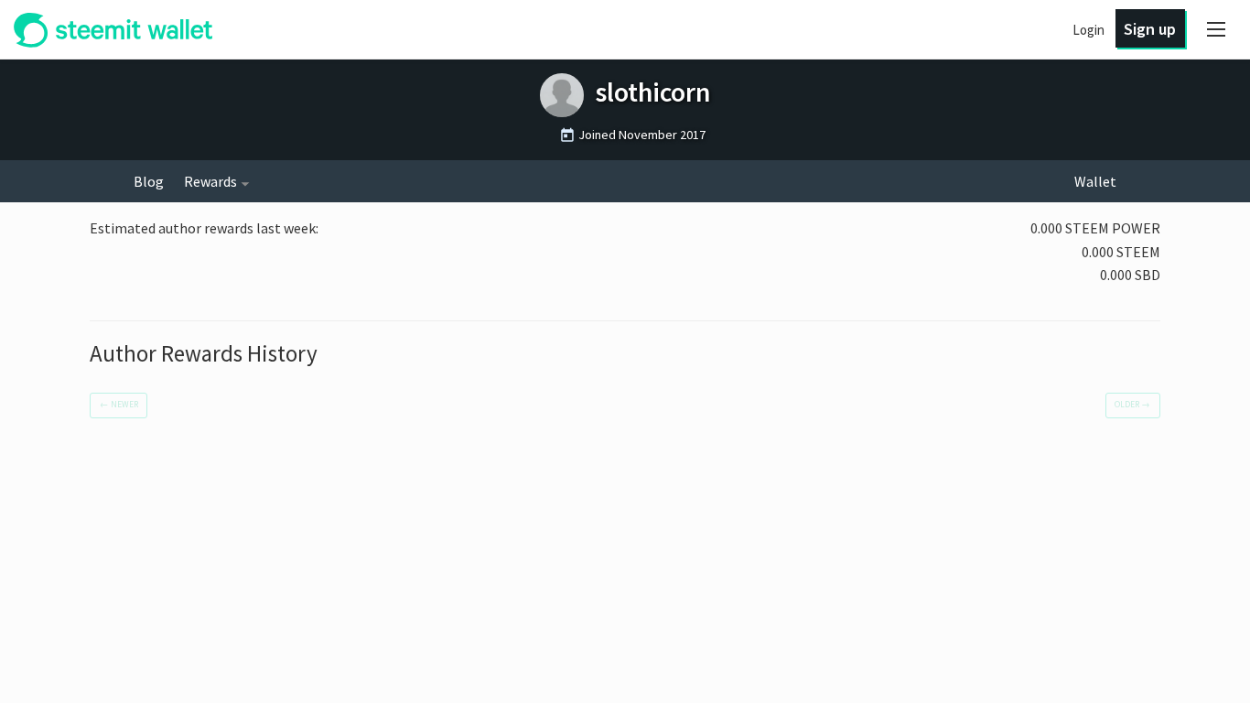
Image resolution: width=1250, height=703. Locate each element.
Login (1088, 29)
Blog (149, 181)
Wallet (1095, 181)
